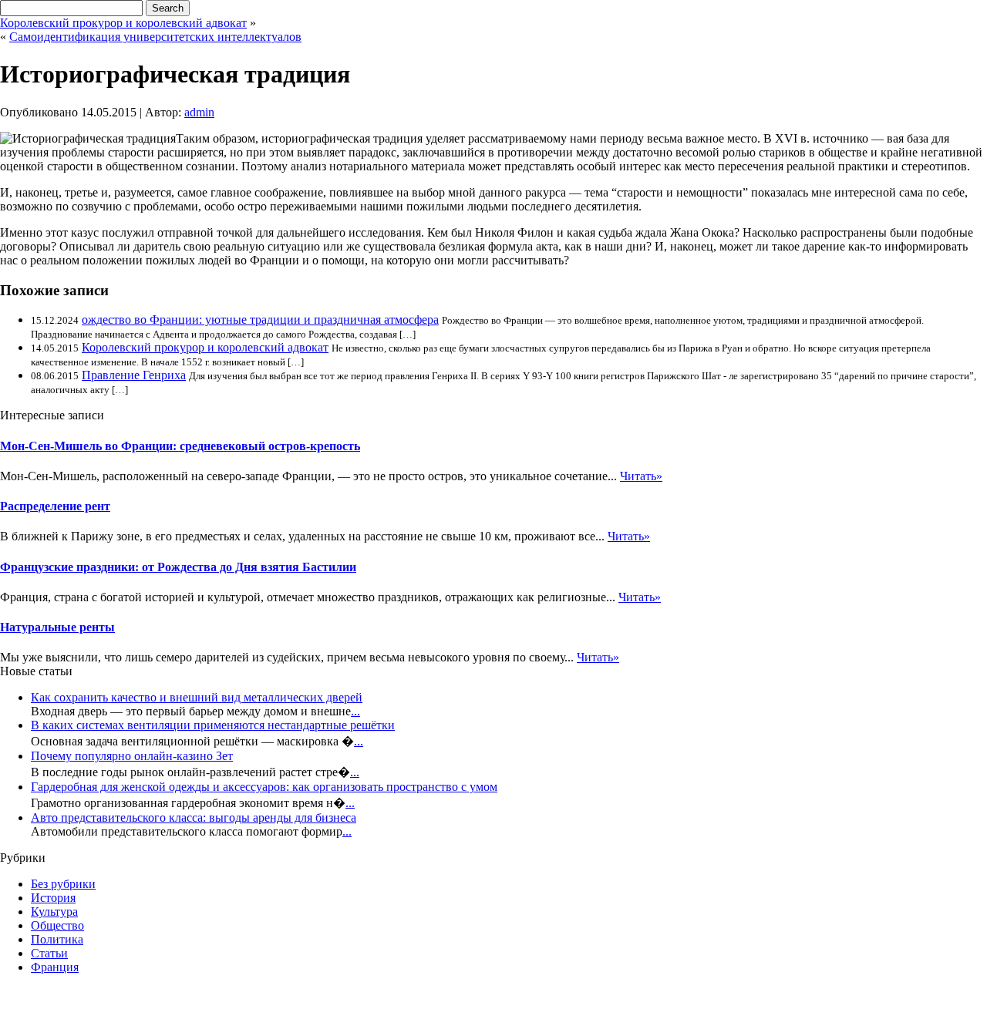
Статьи (49, 953)
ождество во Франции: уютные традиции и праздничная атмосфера (260, 319)
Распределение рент (55, 506)
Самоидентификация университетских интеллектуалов (155, 36)
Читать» (641, 476)
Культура (54, 911)
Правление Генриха (134, 375)
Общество (57, 925)
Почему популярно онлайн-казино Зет (132, 755)
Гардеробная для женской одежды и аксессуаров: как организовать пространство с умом (264, 786)
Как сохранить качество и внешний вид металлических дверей (196, 697)
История (53, 897)
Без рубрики (63, 883)
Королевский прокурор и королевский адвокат (123, 22)
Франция (55, 967)
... (355, 711)
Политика (57, 939)
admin (199, 112)
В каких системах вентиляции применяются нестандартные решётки (213, 725)
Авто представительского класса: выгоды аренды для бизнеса (193, 817)
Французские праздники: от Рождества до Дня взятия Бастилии (178, 567)
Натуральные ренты (57, 627)
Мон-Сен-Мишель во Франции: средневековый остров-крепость (180, 445)
